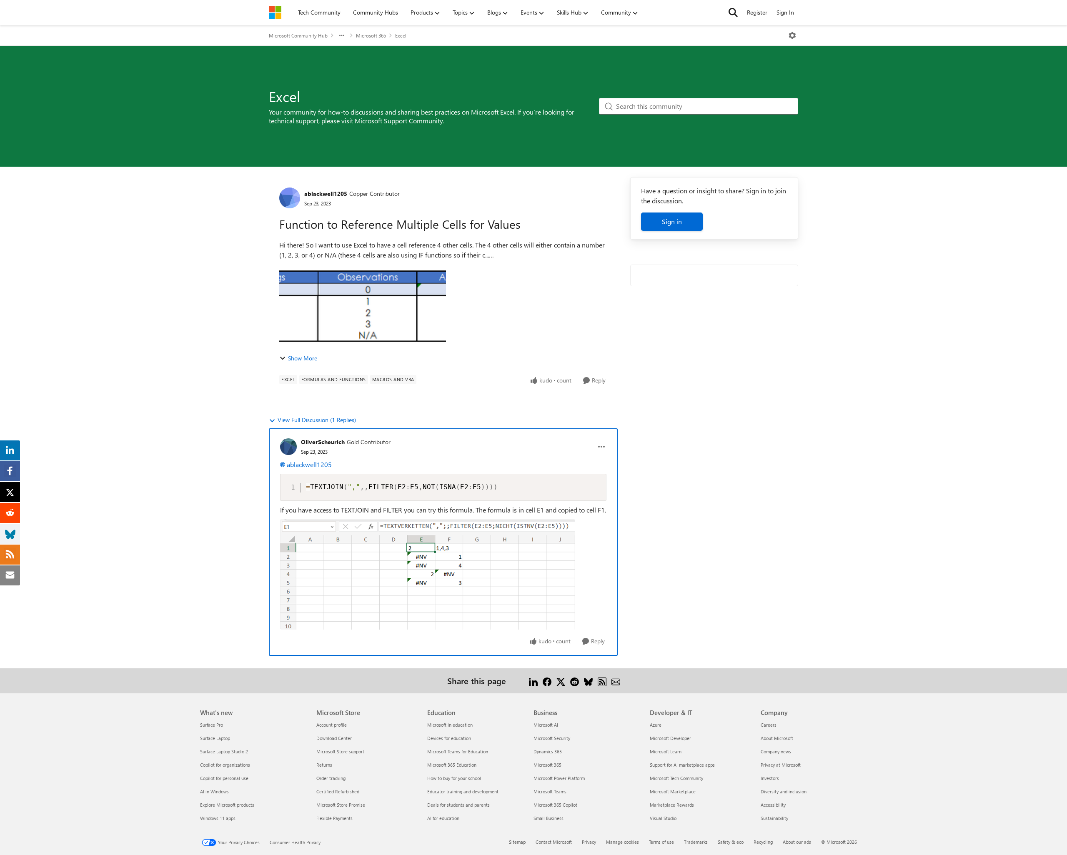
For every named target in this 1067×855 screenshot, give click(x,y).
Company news (776, 751)
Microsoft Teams (550, 791)
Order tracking (331, 778)
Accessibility (773, 805)
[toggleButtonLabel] (792, 35)
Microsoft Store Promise (340, 805)
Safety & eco (731, 842)
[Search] (733, 13)
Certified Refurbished (337, 791)
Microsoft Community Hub (298, 35)
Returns (324, 765)
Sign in (672, 221)
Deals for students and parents (458, 805)
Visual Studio (663, 818)
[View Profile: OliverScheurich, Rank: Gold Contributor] (288, 446)
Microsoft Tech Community (676, 778)
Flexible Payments (334, 818)
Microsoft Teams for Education (457, 751)
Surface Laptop (215, 738)
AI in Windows (214, 791)
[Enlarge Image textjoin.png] (427, 574)
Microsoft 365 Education (451, 765)
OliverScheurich (323, 442)
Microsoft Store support (340, 751)
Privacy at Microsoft (781, 765)
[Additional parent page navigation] (342, 35)
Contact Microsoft (554, 842)
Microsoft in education (450, 725)
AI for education (443, 818)
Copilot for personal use (224, 778)
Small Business (549, 818)
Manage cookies (622, 842)
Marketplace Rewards (672, 805)
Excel (400, 35)
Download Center (334, 738)
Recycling (763, 842)
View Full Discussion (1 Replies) (317, 420)
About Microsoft (777, 738)
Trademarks (696, 842)
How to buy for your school (454, 778)
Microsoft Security (552, 738)
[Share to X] (560, 680)
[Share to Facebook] (547, 680)
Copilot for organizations (225, 765)
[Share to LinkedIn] (533, 680)
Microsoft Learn (665, 751)
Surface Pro (211, 725)
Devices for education (449, 738)
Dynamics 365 (548, 751)
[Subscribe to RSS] (602, 680)
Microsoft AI (546, 725)
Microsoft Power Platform (559, 778)
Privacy (589, 842)
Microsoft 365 (371, 35)
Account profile (331, 725)
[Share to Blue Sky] (588, 680)
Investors (770, 778)
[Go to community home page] (275, 12)
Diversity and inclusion (784, 791)
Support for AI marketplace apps (682, 765)
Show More (302, 358)
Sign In (785, 12)
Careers (768, 725)
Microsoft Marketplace (673, 791)
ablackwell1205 (325, 194)
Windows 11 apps (217, 818)
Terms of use (661, 842)
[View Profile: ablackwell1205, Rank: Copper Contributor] (289, 198)
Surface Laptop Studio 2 (224, 751)
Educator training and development (462, 791)
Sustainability (774, 818)
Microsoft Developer (670, 738)
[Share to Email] (615, 680)
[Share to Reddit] (574, 680)
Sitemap (517, 842)
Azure (655, 725)
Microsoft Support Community (399, 120)
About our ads (797, 842)
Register (757, 12)
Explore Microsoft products (227, 805)
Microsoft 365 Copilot (555, 805)
